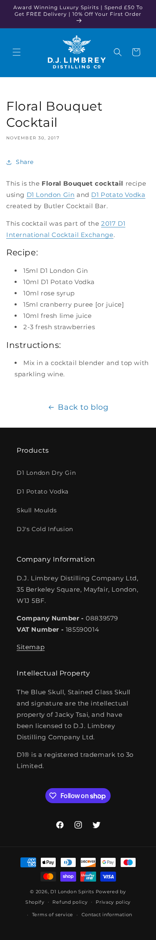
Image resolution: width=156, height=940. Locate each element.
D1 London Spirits (72, 892)
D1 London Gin (51, 195)
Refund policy (69, 902)
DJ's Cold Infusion (45, 529)
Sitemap (31, 647)
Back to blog (83, 407)
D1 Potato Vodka (118, 195)
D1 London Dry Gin (46, 472)
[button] (16, 52)
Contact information (107, 914)
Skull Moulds (37, 510)
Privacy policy (113, 902)
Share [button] (25, 162)
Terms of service (52, 914)
